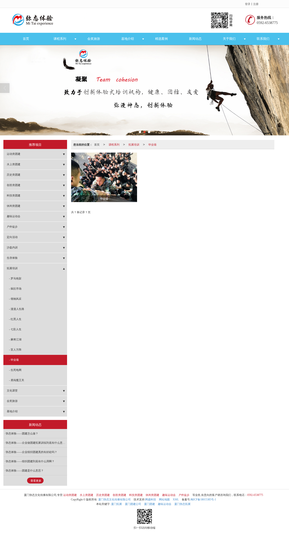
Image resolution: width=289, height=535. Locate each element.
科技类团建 (13, 195)
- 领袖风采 (15, 298)
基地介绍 (127, 38)
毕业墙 (152, 144)
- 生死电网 (15, 370)
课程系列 (60, 38)
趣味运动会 (13, 216)
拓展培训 (133, 144)
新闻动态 (195, 38)
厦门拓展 (116, 504)
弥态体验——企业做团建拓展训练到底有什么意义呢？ (36, 442)
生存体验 (12, 257)
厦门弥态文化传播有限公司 (114, 499)
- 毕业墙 (14, 359)
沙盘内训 (12, 247)
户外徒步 (12, 226)
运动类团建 (13, 154)
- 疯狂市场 (15, 288)
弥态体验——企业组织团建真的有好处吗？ (31, 452)
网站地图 (164, 499)
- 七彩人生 (15, 329)
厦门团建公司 (133, 504)
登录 (247, 4)
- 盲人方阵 (15, 349)
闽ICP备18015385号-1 (203, 499)
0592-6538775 (255, 495)
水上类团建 (13, 164)
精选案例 (161, 38)
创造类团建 (13, 185)
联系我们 (263, 38)
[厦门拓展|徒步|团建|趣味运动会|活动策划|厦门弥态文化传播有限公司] (125, 20)
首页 (26, 38)
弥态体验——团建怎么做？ (22, 433)
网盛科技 (150, 499)
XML (176, 499)
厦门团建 (149, 504)
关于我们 (229, 38)
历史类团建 (13, 174)
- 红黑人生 (15, 319)
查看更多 (35, 480)
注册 (256, 4)
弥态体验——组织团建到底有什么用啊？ (30, 461)
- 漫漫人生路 (16, 309)
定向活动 (12, 237)
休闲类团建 (13, 205)
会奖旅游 (93, 38)
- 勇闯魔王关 (16, 380)
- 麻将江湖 (15, 339)
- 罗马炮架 (15, 278)
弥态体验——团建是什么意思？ (25, 470)
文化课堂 (12, 390)
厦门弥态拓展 (182, 504)
